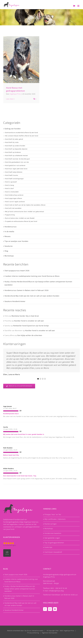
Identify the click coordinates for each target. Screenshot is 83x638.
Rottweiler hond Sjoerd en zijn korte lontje (31, 326)
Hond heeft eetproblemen (13, 172)
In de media (9, 231)
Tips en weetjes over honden (16, 241)
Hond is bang (9, 185)
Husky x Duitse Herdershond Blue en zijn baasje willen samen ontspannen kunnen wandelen (20, 588)
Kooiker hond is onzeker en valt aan (29, 321)
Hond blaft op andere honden (15, 146)
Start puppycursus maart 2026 (17, 270)
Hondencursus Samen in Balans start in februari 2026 (27, 290)
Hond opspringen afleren (13, 198)
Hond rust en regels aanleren (15, 202)
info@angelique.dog (56, 591)
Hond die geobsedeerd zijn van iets (17, 162)
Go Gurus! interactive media (34, 631)
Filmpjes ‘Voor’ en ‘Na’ (53, 514)
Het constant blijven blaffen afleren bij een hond (21, 136)
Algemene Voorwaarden (49, 633)
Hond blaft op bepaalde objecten (16, 149)
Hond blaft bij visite (11, 142)
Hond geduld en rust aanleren (15, 165)
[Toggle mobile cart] (74, 6)
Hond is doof (9, 188)
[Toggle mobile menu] (78, 6)
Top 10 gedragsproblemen (54, 543)
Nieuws (8, 236)
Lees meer (9, 99)
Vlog (6, 251)
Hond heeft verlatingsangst (14, 179)
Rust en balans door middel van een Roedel (19, 218)
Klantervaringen (51, 524)
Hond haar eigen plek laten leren (16, 169)
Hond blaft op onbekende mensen (16, 156)
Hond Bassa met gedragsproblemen (15, 89)
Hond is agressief (11, 182)
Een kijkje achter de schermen (29, 335)
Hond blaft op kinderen (13, 152)
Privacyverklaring (33, 633)
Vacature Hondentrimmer (15, 301)
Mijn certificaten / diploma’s (55, 519)
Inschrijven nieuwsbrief (53, 552)
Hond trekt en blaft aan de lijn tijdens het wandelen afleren (25, 205)
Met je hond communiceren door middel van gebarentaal (24, 212)
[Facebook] (45, 609)
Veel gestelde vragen (52, 538)
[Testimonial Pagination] (38, 378)
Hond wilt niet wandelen (13, 208)
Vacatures (9, 246)
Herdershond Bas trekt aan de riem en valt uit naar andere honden (32, 296)
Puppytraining (10, 215)
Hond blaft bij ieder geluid (14, 139)
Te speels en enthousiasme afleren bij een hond (21, 221)
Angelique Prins (15, 94)
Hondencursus (11, 227)
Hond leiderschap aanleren (14, 195)
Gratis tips (48, 547)
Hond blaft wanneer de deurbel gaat (17, 159)
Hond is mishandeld (11, 192)
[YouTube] (55, 609)
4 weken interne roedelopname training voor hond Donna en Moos (32, 276)
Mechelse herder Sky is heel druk (25, 316)
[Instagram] (50, 609)
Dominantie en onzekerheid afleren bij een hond (21, 133)
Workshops (9, 256)
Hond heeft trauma (11, 175)
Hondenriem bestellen (53, 533)
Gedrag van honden (13, 128)
